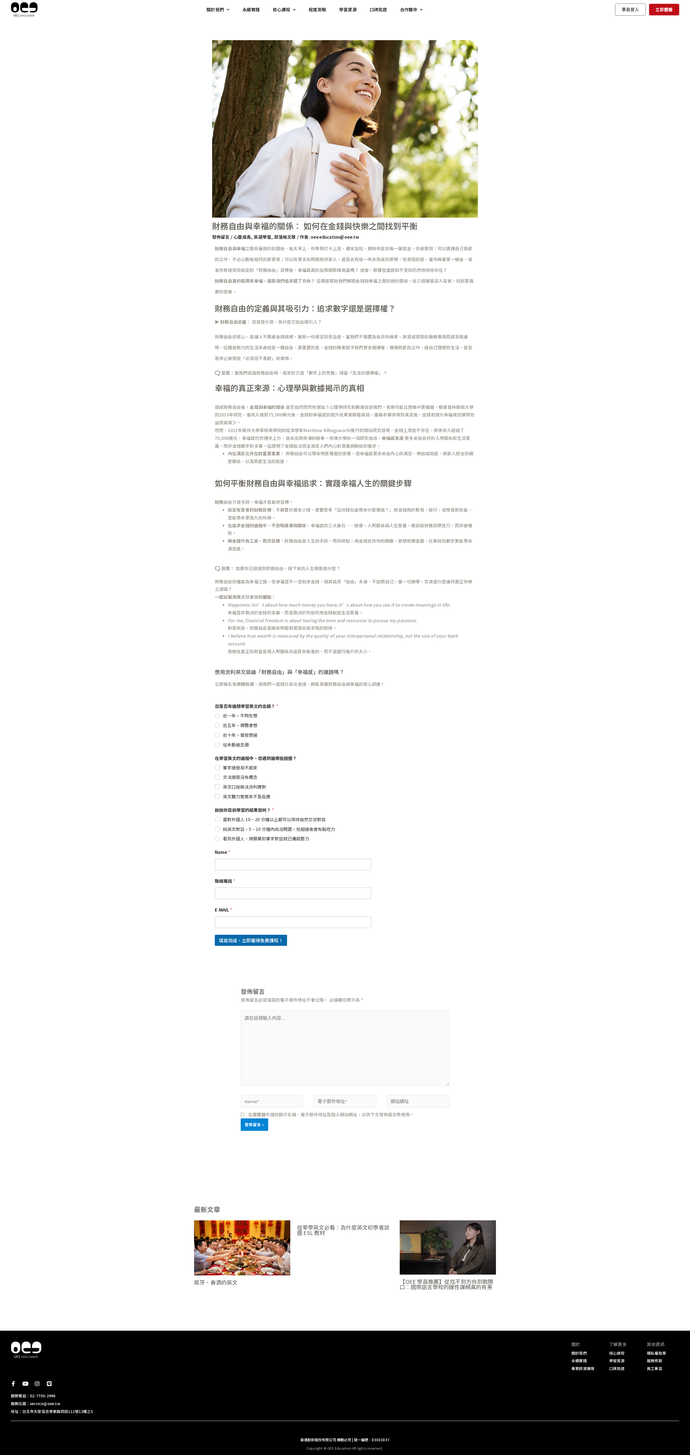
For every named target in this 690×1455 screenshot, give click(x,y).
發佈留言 (221, 237)
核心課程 (281, 9)
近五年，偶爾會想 (240, 725)
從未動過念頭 (236, 745)
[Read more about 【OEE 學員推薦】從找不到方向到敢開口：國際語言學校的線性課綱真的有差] (448, 1247)
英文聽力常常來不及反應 (246, 796)
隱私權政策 (656, 1353)
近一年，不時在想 (240, 715)
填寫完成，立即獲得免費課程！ (251, 940)
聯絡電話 (225, 881)
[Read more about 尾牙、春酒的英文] (242, 1247)
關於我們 (215, 9)
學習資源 (348, 9)
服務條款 (654, 1360)
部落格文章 (285, 237)
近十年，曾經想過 (240, 735)
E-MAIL (223, 909)
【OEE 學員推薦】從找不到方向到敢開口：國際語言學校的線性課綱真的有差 (446, 1284)
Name (222, 852)
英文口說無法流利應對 (244, 787)
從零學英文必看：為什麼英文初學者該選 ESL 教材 (343, 1230)
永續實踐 (251, 9)
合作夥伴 (409, 9)
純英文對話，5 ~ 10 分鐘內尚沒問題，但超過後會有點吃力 (279, 829)
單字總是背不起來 (240, 768)
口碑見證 (378, 9)
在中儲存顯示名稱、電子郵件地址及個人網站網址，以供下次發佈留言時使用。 (331, 1114)
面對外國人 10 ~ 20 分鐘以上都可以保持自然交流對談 (274, 819)
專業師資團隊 (582, 1368)
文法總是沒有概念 (240, 777)
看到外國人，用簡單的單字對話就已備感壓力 (266, 838)
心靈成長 (242, 237)
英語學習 (262, 237)
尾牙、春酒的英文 (216, 1282)
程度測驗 (317, 9)
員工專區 (654, 1368)
